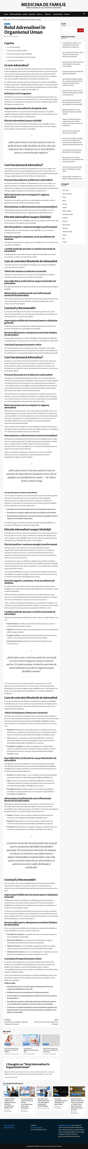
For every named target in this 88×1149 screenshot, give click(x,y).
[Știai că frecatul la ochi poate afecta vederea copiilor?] (12, 1040)
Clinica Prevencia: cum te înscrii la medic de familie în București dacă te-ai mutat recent (72, 92)
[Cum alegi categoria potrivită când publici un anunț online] (60, 1091)
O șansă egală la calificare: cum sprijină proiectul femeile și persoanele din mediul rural (71, 45)
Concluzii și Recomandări (15, 60)
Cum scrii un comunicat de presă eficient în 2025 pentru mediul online (72, 169)
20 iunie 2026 (59, 1108)
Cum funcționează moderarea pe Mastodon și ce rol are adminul (72, 151)
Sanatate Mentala (9, 1127)
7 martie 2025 (31, 1054)
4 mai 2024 (53, 1054)
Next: (46, 1022)
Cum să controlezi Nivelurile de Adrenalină (21, 57)
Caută (63, 24)
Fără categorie (66, 211)
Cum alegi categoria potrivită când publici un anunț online (72, 72)
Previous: (16, 1022)
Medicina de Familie (43, 4)
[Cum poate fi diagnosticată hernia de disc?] (31, 1040)
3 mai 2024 (15, 36)
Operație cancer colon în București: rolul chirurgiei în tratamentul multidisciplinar (73, 64)
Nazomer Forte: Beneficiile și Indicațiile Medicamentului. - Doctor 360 (31, 1074)
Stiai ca (39, 14)
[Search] (84, 13)
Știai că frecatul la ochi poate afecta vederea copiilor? (11, 1050)
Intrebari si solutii (67, 214)
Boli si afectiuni (67, 193)
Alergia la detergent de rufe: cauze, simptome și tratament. (50, 1050)
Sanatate (32, 14)
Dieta (64, 200)
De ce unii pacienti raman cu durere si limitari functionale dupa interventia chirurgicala (73, 54)
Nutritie (64, 221)
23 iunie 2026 (46, 1108)
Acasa (6, 14)
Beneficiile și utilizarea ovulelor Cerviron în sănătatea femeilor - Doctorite (32, 1072)
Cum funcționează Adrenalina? (17, 50)
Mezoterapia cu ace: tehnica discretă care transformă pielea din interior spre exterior (72, 159)
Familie (24, 14)
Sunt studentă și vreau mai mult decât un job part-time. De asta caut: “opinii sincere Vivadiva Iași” (72, 102)
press (7, 1053)
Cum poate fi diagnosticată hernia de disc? (31, 1050)
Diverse (47, 14)
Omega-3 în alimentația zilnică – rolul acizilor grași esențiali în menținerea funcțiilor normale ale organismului (72, 122)
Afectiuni (7, 24)
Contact (67, 14)
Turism (64, 242)
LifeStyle (65, 218)
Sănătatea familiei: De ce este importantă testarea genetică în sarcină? (72, 112)
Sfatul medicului (15, 14)
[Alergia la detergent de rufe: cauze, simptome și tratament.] (51, 1040)
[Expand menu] (43, 14)
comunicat (8, 36)
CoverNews (49, 1146)
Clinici (64, 197)
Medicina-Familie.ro (64, 1125)
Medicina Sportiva (9, 1125)
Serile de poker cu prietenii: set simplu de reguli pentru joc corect (72, 177)
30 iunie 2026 (25, 1111)
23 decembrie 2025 (14, 1054)
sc (25, 1053)
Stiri (63, 238)
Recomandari (58, 14)
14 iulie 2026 (8, 1111)
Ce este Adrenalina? (13, 47)
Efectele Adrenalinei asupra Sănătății (19, 54)
